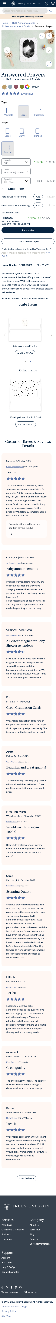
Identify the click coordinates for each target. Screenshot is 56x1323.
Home (4, 22)
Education (6, 1239)
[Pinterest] (17, 1287)
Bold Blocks (11, 987)
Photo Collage (11, 1118)
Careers (34, 1239)
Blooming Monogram (14, 466)
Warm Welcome (12, 635)
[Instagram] (21, 1287)
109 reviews (27, 93)
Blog (32, 1234)
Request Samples (10, 1271)
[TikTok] (3, 1287)
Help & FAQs (8, 1267)
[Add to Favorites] (42, 36)
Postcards (39, 114)
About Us (34, 1224)
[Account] (47, 3)
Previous (7, 50)
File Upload (7, 1262)
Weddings (6, 1224)
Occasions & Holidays (12, 1229)
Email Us (32, 1292)
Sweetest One (11, 821)
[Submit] (51, 11)
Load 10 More (26, 1178)
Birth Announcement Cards (15, 26)
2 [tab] (30, 361)
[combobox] (28, 11)
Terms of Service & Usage (14, 1306)
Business (6, 1234)
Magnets (8, 114)
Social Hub (35, 1229)
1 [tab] (25, 361)
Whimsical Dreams (13, 563)
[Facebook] (13, 1287)
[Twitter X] (8, 1287)
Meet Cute (10, 1062)
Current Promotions (40, 1243)
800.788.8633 (12, 1292)
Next (49, 50)
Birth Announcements (23, 22)
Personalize (28, 230)
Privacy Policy (8, 1311)
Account (5, 1257)
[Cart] (53, 3)
